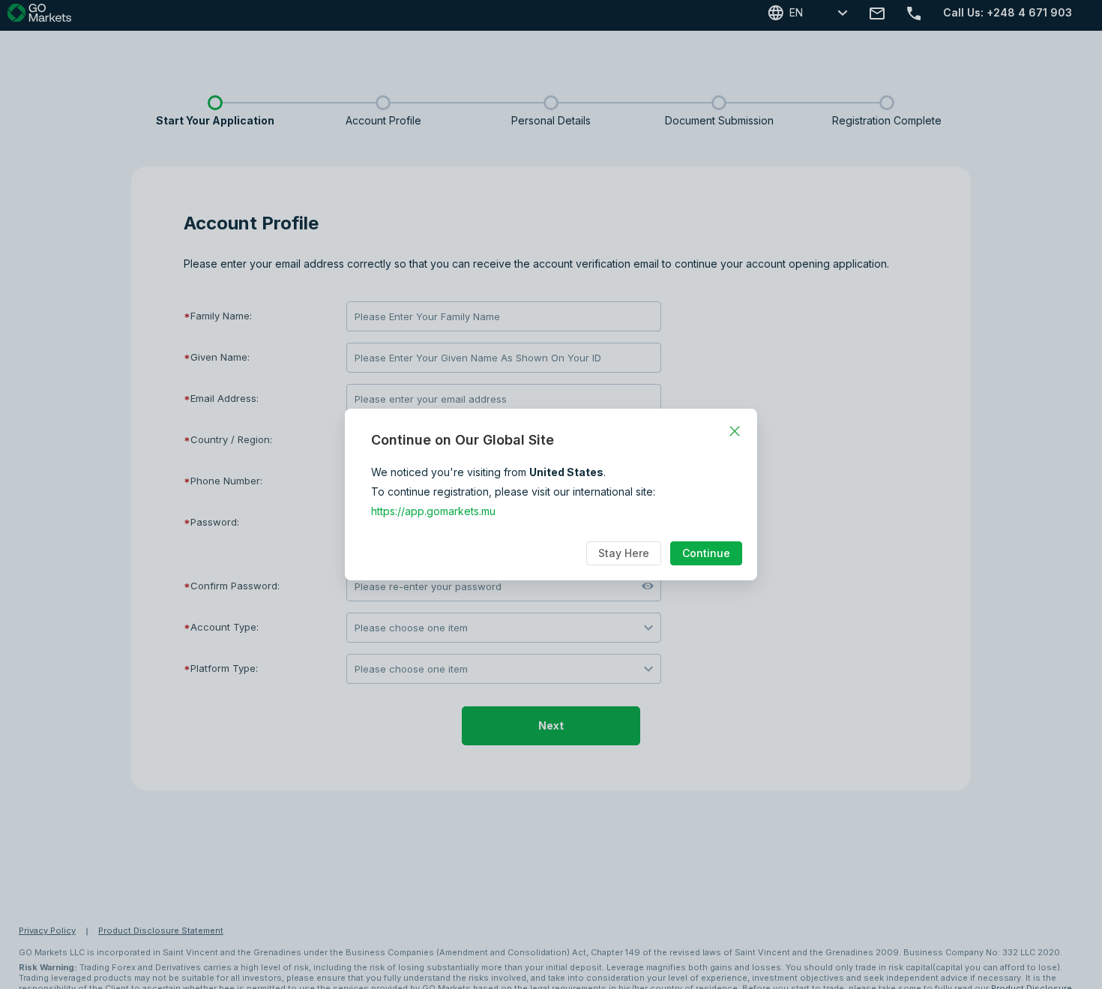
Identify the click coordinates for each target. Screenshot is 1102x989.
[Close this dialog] (735, 431)
